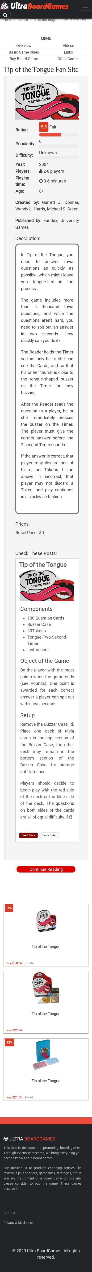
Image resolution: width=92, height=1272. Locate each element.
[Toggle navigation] (85, 6)
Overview (23, 45)
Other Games (68, 59)
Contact (9, 1213)
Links (68, 52)
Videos (68, 45)
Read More (28, 835)
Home (8, 20)
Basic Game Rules (24, 52)
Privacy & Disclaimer (18, 1223)
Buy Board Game (24, 59)
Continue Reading (46, 869)
